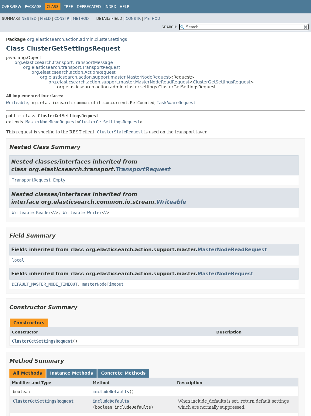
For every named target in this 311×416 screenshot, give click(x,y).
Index (110, 7)
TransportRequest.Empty (38, 180)
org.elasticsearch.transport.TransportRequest (71, 67)
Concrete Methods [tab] (123, 373)
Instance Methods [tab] (71, 373)
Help (124, 7)
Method (81, 18)
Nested (29, 18)
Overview (11, 7)
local (18, 260)
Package (33, 7)
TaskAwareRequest (176, 102)
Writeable (17, 102)
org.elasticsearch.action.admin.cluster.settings (77, 39)
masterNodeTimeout (103, 284)
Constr (61, 18)
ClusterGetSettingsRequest (221, 81)
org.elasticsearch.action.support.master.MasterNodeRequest (105, 77)
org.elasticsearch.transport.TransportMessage (64, 62)
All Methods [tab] (27, 373)
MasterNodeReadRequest (51, 121)
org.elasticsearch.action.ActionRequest (73, 72)
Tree (68, 7)
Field (45, 18)
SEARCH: (169, 27)
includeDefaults (111, 391)
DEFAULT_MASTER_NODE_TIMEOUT (44, 284)
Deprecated (89, 7)
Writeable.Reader (31, 212)
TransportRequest (143, 169)
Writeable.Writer (82, 212)
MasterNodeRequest (225, 274)
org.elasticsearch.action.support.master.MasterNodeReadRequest (119, 81)
